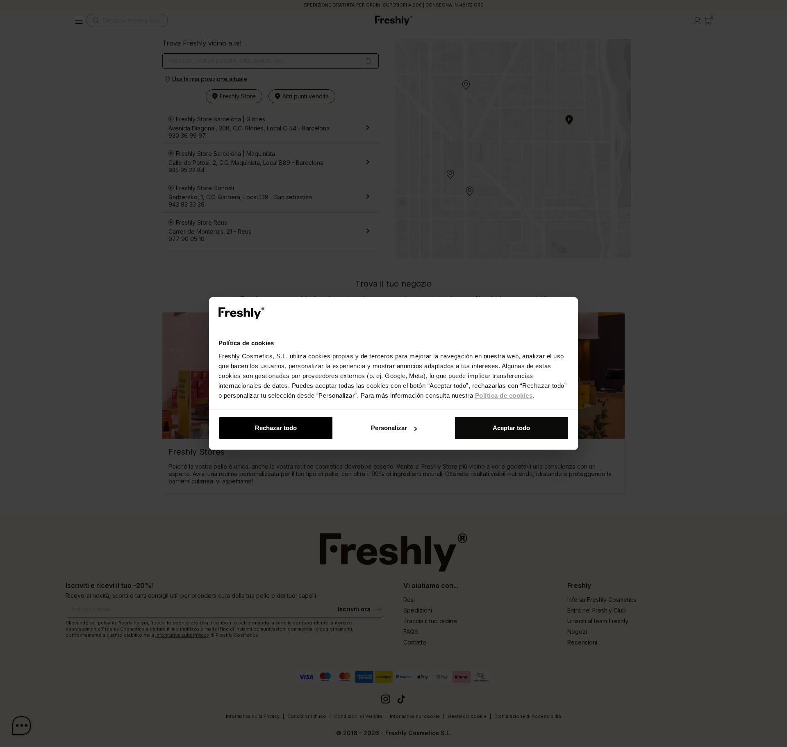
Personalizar (389, 427)
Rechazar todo (276, 427)
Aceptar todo (511, 427)
